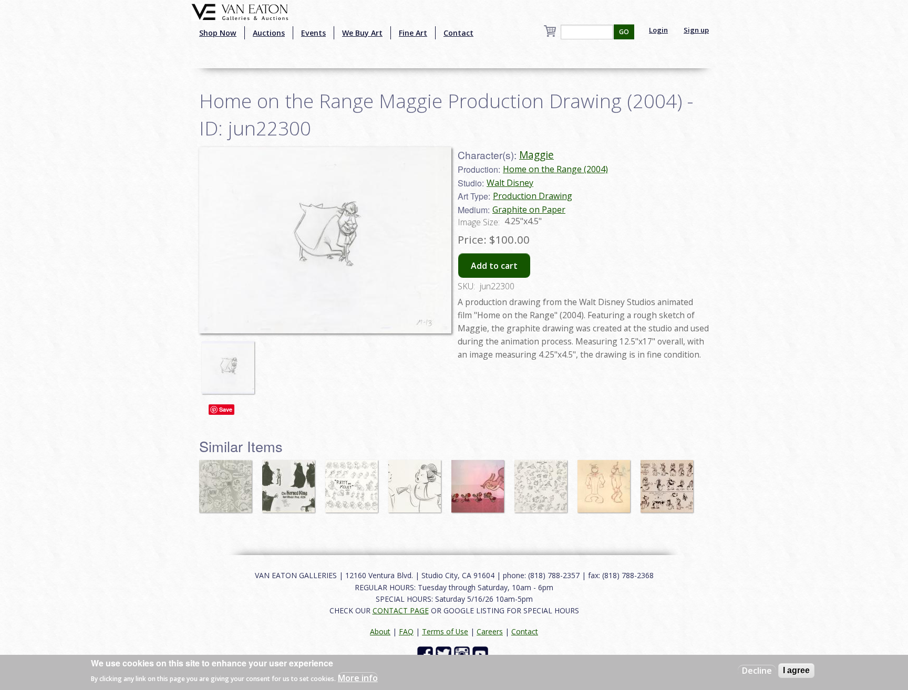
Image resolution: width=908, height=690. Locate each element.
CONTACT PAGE (401, 610)
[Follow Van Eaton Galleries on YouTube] (481, 653)
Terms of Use (445, 631)
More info (358, 677)
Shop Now (217, 33)
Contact (458, 33)
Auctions (269, 33)
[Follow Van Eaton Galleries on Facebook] (426, 653)
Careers (490, 631)
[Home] (239, 11)
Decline (757, 670)
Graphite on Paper (528, 209)
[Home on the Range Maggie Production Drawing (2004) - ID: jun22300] (230, 362)
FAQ (406, 631)
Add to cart (494, 265)
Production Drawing (532, 196)
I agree (796, 670)
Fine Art (413, 33)
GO (624, 31)
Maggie (536, 155)
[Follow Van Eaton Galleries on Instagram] (463, 653)
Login (658, 30)
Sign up (696, 30)
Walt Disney (510, 183)
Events (313, 33)
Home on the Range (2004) (555, 169)
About (380, 631)
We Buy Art (362, 33)
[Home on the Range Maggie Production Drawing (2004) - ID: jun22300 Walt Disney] (325, 239)
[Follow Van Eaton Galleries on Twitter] (445, 653)
